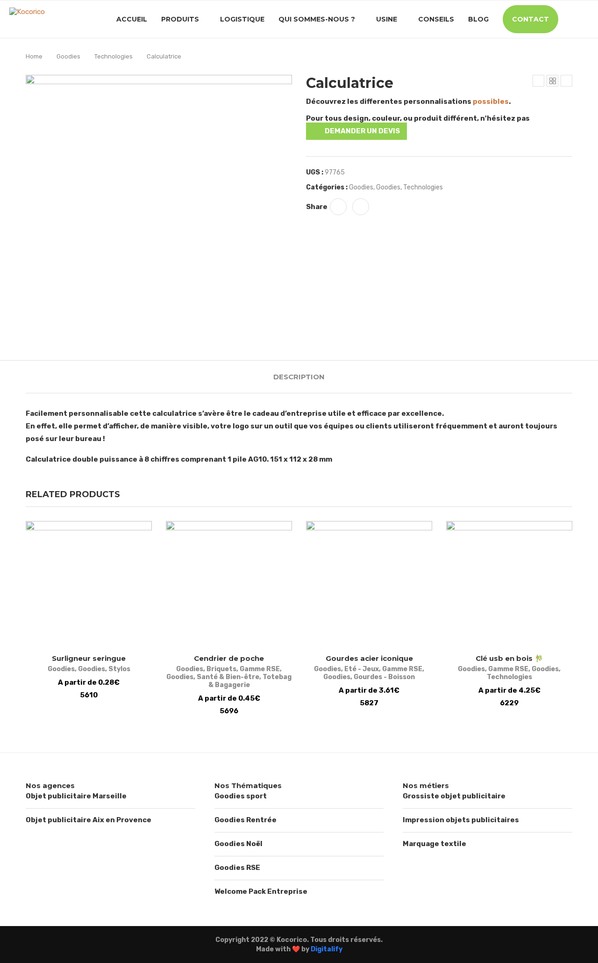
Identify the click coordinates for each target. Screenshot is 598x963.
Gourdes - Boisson (384, 677)
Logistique (242, 19)
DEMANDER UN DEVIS (362, 131)
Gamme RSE (260, 669)
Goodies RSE (237, 867)
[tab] (299, 377)
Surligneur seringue (89, 658)
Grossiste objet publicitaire (454, 796)
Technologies (113, 56)
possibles (491, 101)
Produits (180, 19)
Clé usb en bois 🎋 (509, 658)
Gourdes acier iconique (369, 658)
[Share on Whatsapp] (338, 206)
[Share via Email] (360, 206)
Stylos (119, 669)
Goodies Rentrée (245, 820)
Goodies (68, 56)
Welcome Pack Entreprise (260, 891)
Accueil (131, 19)
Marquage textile (434, 844)
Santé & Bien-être (228, 677)
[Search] (584, 19)
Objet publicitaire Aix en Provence (88, 820)
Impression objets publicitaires (461, 820)
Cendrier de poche (229, 658)
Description (299, 376)
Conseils (436, 19)
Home (34, 56)
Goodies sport (240, 796)
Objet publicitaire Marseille (76, 796)
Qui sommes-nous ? (316, 19)
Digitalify (326, 949)
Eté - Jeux (361, 669)
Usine (386, 19)
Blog (478, 19)
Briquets (221, 669)
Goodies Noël (238, 844)
